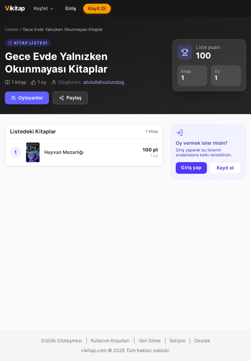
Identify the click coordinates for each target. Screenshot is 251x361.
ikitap (15, 8)
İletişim (177, 341)
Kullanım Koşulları (110, 341)
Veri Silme (150, 341)
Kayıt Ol (97, 8)
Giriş (70, 8)
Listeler (12, 29)
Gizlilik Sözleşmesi (61, 341)
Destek (202, 341)
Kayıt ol (225, 168)
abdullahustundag (103, 82)
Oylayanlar (30, 98)
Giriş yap (191, 167)
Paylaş (73, 98)
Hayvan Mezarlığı (64, 152)
